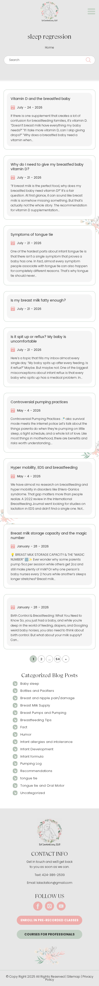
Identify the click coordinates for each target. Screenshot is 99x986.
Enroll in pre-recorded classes (49, 920)
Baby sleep (29, 683)
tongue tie (28, 778)
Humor (25, 734)
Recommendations (36, 770)
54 (58, 659)
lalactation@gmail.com (54, 883)
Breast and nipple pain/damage (47, 698)
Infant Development (36, 749)
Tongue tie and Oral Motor (42, 785)
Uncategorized (32, 792)
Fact (23, 727)
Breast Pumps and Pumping (43, 712)
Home (49, 47)
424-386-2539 (53, 875)
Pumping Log (31, 763)
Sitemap (73, 976)
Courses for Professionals (49, 934)
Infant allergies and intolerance (46, 741)
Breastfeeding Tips (36, 720)
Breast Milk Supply (35, 705)
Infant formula (31, 756)
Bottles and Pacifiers (37, 690)
